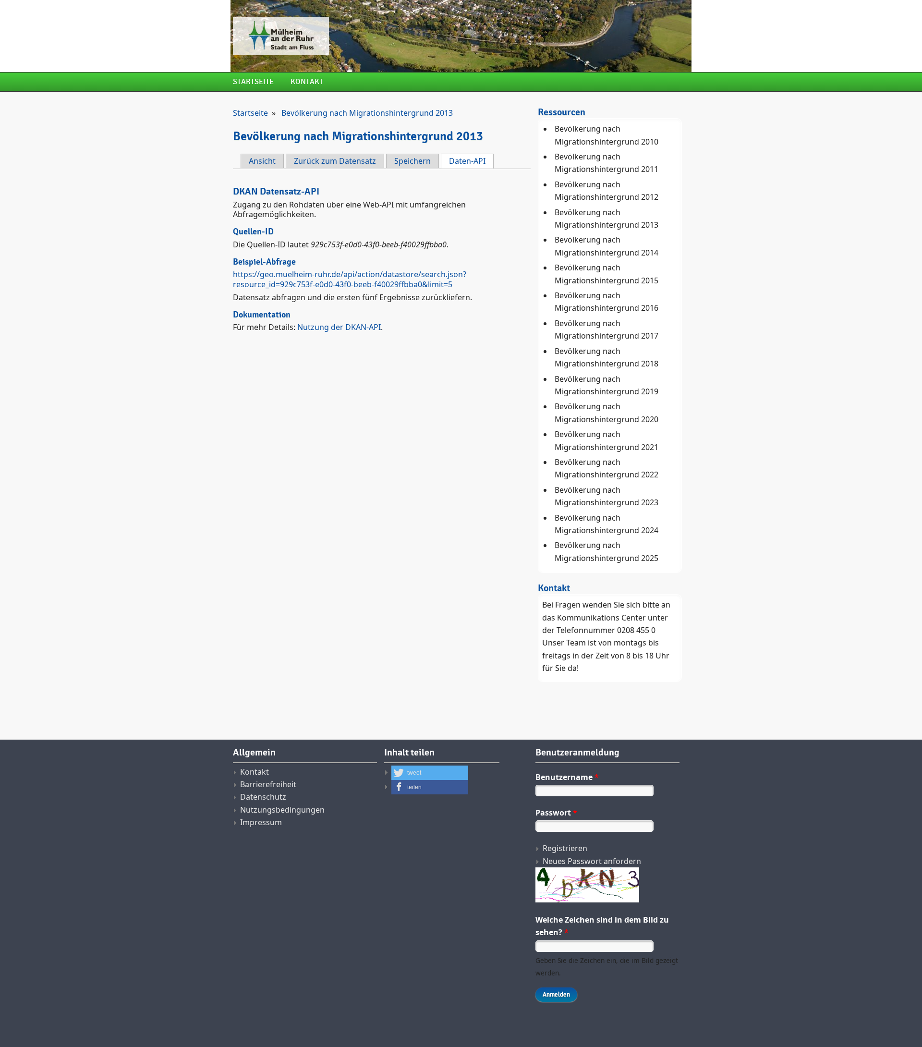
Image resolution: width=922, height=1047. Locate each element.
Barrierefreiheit (268, 784)
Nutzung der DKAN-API (339, 327)
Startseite (253, 81)
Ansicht (262, 161)
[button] (429, 773)
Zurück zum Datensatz (335, 161)
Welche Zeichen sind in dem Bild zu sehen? (602, 925)
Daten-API (471, 161)
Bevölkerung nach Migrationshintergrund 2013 (367, 113)
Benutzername (567, 777)
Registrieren (565, 848)
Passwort (556, 812)
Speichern (412, 161)
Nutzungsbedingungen (282, 809)
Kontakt (307, 81)
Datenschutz (263, 796)
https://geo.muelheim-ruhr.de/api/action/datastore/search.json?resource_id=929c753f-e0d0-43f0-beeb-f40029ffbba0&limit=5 (349, 279)
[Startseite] (382, 36)
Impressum (261, 822)
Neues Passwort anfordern (592, 861)
